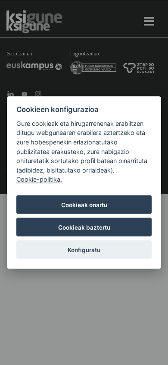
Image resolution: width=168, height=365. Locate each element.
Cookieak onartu (84, 204)
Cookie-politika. (39, 179)
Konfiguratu (84, 249)
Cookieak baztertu (84, 227)
